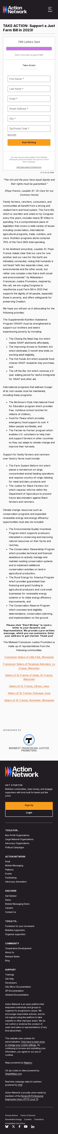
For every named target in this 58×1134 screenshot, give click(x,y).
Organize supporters (15, 934)
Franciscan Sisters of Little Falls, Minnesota (29, 657)
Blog (7, 960)
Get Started (10, 896)
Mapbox (28, 1062)
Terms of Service (27, 1115)
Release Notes (12, 956)
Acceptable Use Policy (15, 1123)
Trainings (9, 974)
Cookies (28, 1119)
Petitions (9, 869)
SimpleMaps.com (13, 1073)
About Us (9, 952)
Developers (11, 982)
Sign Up (29, 805)
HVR (20, 1085)
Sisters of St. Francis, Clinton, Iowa (29, 686)
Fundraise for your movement (19, 926)
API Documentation (14, 990)
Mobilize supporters (15, 930)
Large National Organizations (19, 839)
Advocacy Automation (16, 881)
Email (7, 861)
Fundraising (11, 877)
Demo (8, 900)
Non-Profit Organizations (17, 835)
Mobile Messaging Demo (17, 904)
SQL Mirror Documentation (18, 986)
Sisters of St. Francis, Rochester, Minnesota (29, 700)
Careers (9, 908)
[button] (50, 10)
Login (29, 812)
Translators (39, 1119)
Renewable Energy (13, 1119)
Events (8, 873)
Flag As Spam (48, 172)
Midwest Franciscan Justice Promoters (29, 749)
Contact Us (10, 912)
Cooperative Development (18, 948)
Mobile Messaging (14, 865)
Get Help (9, 978)
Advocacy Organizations (17, 843)
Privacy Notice (11, 1115)
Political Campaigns (14, 847)
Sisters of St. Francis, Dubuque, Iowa (29, 693)
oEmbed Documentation (17, 994)
